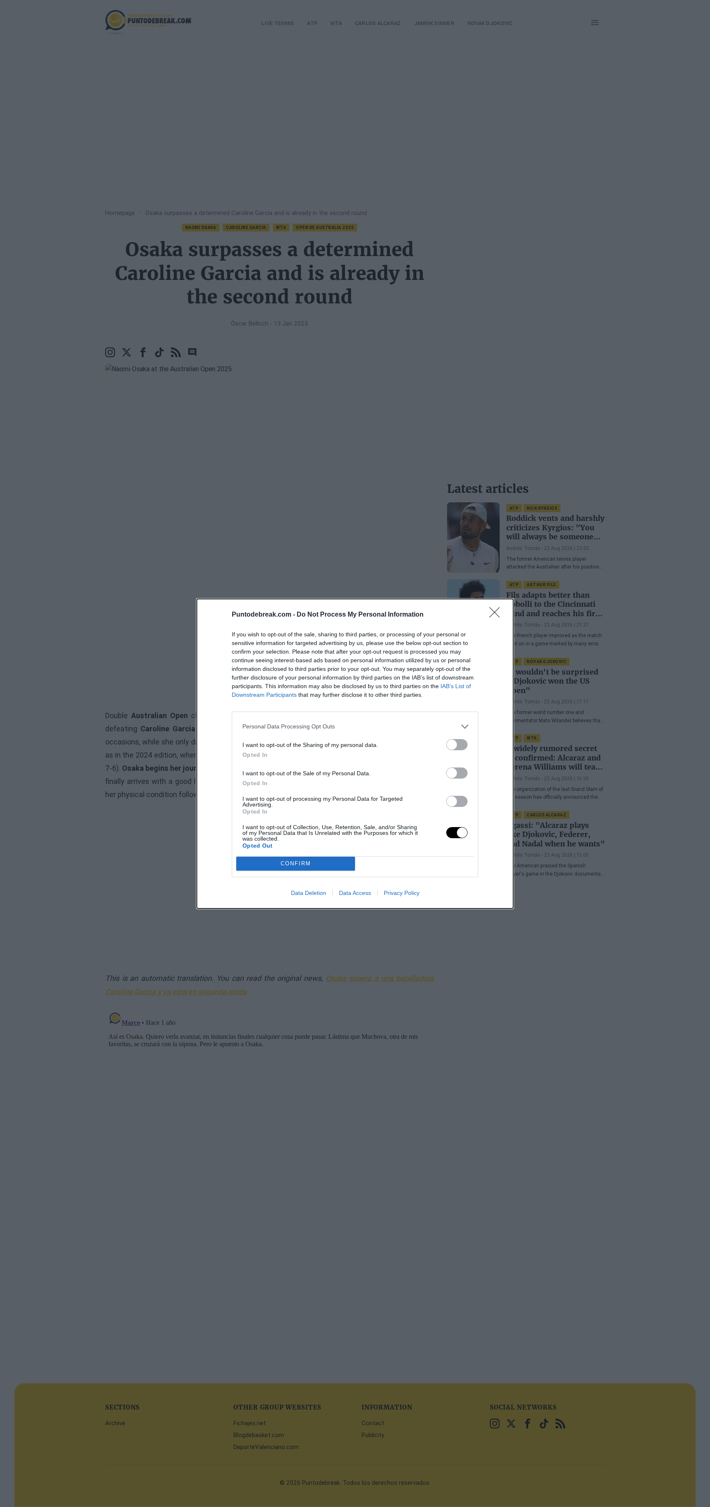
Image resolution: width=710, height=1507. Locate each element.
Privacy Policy (402, 893)
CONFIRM (296, 863)
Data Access (355, 893)
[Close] (497, 615)
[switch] (457, 744)
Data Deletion (308, 893)
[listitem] (355, 726)
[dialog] (355, 753)
